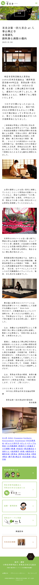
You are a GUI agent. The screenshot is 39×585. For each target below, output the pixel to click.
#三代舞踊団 (12, 446)
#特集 (22, 451)
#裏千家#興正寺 (14, 457)
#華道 (4, 457)
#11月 (4, 438)
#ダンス (23, 443)
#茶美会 (14, 454)
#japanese (18, 438)
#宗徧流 (30, 446)
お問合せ (5, 573)
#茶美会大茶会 (24, 454)
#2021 (10, 438)
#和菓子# (22, 446)
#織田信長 (29, 451)
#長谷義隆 (26, 457)
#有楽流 (19, 449)
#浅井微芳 (15, 451)
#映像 (13, 449)
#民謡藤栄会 (29, 449)
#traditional (20, 441)
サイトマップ (32, 573)
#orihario (27, 438)
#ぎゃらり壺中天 (12, 443)
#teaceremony (8, 441)
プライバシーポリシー (18, 573)
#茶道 (33, 454)
